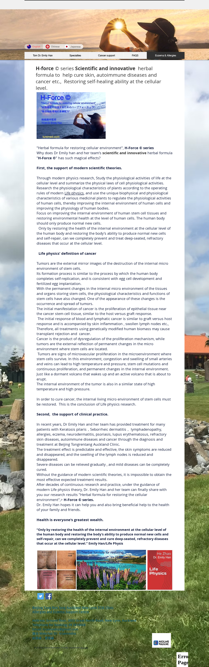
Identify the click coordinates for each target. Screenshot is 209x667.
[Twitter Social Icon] (40, 596)
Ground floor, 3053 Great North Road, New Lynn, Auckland (91, 620)
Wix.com (84, 647)
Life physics (74, 193)
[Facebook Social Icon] (48, 596)
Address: (39, 620)
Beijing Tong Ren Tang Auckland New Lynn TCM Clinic (73, 607)
